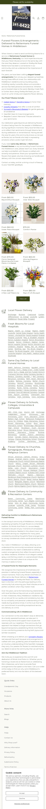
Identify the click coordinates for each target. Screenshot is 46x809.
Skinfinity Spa (20, 349)
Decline (22, 798)
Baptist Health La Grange (19, 331)
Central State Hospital (24, 333)
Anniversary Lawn (15, 417)
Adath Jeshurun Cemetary (19, 367)
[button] (33, 18)
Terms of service (10, 767)
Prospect (31, 319)
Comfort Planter (29, 229)
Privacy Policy (9, 752)
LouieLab (11, 505)
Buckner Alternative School (21, 432)
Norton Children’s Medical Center (30, 342)
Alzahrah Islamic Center (25, 459)
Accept (22, 793)
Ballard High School (16, 419)
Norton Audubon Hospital (18, 340)
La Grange (24, 317)
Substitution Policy (11, 762)
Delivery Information (12, 747)
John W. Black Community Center (29, 503)
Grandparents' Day (11, 686)
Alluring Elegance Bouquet (30, 260)
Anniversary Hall (36, 414)
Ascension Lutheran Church (33, 466)
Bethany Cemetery (23, 381)
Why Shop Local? (10, 743)
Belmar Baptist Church (23, 486)
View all (23, 299)
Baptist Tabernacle (35, 475)
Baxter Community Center (20, 499)
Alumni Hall (29, 412)
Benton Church (38, 486)
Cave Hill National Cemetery (26, 392)
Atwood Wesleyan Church (33, 470)
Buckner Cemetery (24, 386)
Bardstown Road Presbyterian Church (22, 477)
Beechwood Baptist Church (25, 484)
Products (7, 696)
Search (6, 714)
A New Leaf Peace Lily (10, 293)
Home (4, 36)
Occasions (8, 691)
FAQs (6, 733)
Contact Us (8, 738)
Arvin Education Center (34, 417)
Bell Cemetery (38, 376)
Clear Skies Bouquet (31, 200)
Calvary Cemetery (30, 390)
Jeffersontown (13, 317)
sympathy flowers (36, 637)
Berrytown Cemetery (16, 379)
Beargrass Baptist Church (25, 482)
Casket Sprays (9, 102)
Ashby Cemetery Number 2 (34, 374)
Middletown (12, 319)
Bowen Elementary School (19, 423)
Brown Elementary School (34, 430)
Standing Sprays (23, 102)
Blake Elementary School (34, 421)
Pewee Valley (22, 319)
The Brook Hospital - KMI (24, 351)
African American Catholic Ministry (23, 457)
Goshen (41, 314)
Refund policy (9, 757)
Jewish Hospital (32, 335)
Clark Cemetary (23, 397)
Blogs (6, 719)
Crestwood (32, 314)
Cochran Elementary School (31, 441)
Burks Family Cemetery (27, 388)
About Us (7, 701)
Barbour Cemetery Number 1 (19, 376)
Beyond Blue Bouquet (10, 200)
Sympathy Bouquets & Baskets (16, 109)
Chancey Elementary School (26, 439)
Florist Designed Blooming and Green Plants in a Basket (10, 261)
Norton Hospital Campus (17, 344)
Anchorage (12, 314)
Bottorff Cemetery (25, 383)
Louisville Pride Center (26, 505)
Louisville (33, 317)
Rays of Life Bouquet (31, 293)
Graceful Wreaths (11, 107)
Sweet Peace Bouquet (10, 229)
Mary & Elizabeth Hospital (33, 338)
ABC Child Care (15, 412)
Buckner (22, 314)
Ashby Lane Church (17, 468)
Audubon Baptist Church (17, 473)
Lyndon (41, 317)
